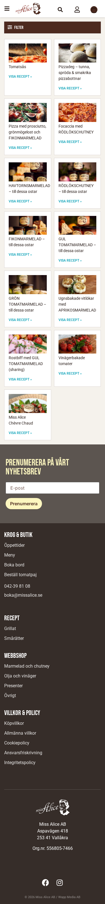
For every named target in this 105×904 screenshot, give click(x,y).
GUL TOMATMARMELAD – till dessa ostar (77, 245)
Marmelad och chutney (27, 666)
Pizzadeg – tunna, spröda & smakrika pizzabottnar (75, 72)
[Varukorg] (93, 9)
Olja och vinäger (20, 676)
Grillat (10, 628)
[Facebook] (46, 882)
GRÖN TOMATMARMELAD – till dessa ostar (27, 304)
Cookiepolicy (16, 743)
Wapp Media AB (69, 897)
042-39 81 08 (17, 586)
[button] (60, 9)
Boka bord (14, 565)
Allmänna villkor (20, 733)
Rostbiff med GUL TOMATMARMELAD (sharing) (26, 364)
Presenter (13, 685)
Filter (18, 27)
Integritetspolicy (20, 762)
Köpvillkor (14, 723)
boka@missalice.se (23, 595)
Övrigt (10, 695)
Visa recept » (20, 77)
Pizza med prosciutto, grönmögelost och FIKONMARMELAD (27, 132)
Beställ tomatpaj (20, 574)
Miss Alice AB (45, 897)
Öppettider (14, 545)
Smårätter (14, 638)
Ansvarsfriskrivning (23, 752)
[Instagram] (60, 882)
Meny (9, 555)
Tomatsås (17, 66)
